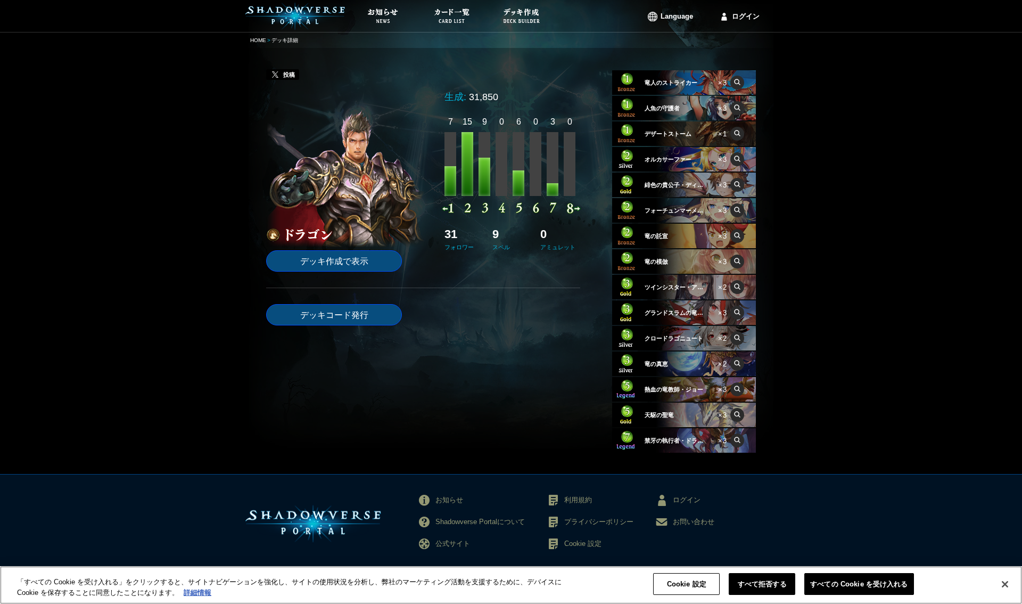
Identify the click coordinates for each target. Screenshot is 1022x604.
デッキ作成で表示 (334, 261)
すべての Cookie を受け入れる (859, 584)
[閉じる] (1005, 584)
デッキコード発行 (334, 315)
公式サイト (452, 544)
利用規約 (578, 500)
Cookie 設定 (686, 584)
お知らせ (449, 500)
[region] (511, 585)
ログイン (746, 16)
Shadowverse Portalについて (480, 522)
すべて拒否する (762, 584)
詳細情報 (197, 593)
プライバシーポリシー (598, 522)
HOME (258, 40)
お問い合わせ (693, 522)
